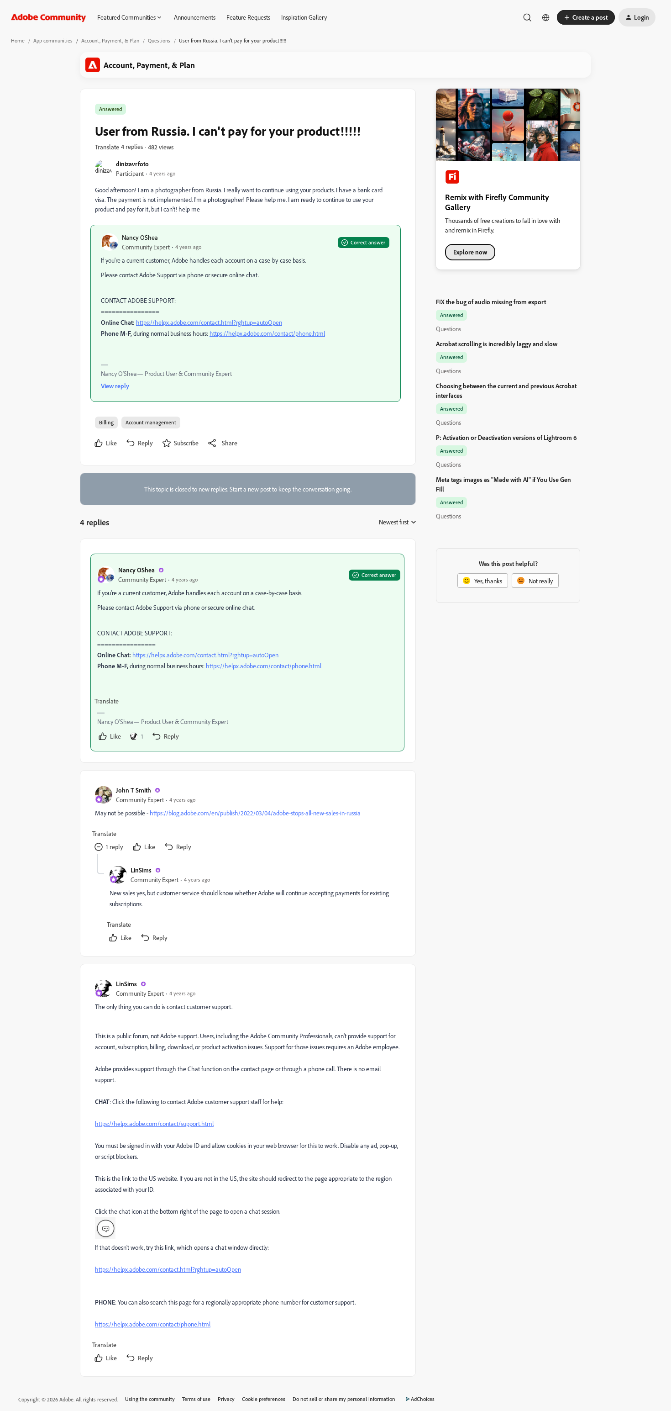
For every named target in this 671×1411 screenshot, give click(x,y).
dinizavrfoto (132, 164)
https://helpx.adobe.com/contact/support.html (154, 1123)
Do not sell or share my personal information (344, 1398)
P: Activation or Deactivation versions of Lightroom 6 (506, 437)
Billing (106, 422)
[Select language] (546, 17)
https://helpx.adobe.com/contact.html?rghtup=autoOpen (209, 322)
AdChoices (423, 1398)
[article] (247, 652)
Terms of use (196, 1398)
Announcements (194, 17)
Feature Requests (248, 17)
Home (18, 40)
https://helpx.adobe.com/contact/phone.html (267, 333)
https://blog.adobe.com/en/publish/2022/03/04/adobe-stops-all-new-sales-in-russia (255, 813)
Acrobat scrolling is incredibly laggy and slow (496, 344)
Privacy (226, 1398)
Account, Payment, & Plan (110, 40)
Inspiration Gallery (304, 17)
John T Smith (133, 790)
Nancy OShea (140, 237)
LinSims (141, 870)
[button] (586, 17)
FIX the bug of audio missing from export (491, 302)
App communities (53, 40)
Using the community (150, 1398)
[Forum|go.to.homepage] (48, 17)
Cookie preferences (263, 1398)
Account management (151, 422)
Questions (159, 40)
